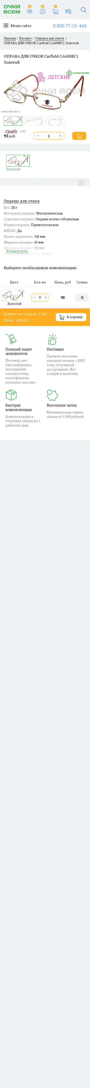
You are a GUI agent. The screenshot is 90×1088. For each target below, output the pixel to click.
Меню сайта (21, 26)
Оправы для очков (22, 201)
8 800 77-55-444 (69, 25)
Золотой (13, 169)
